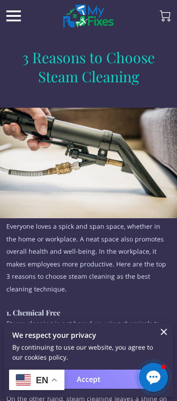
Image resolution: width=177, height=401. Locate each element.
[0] (165, 15)
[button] (153, 377)
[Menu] (13, 15)
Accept (88, 379)
